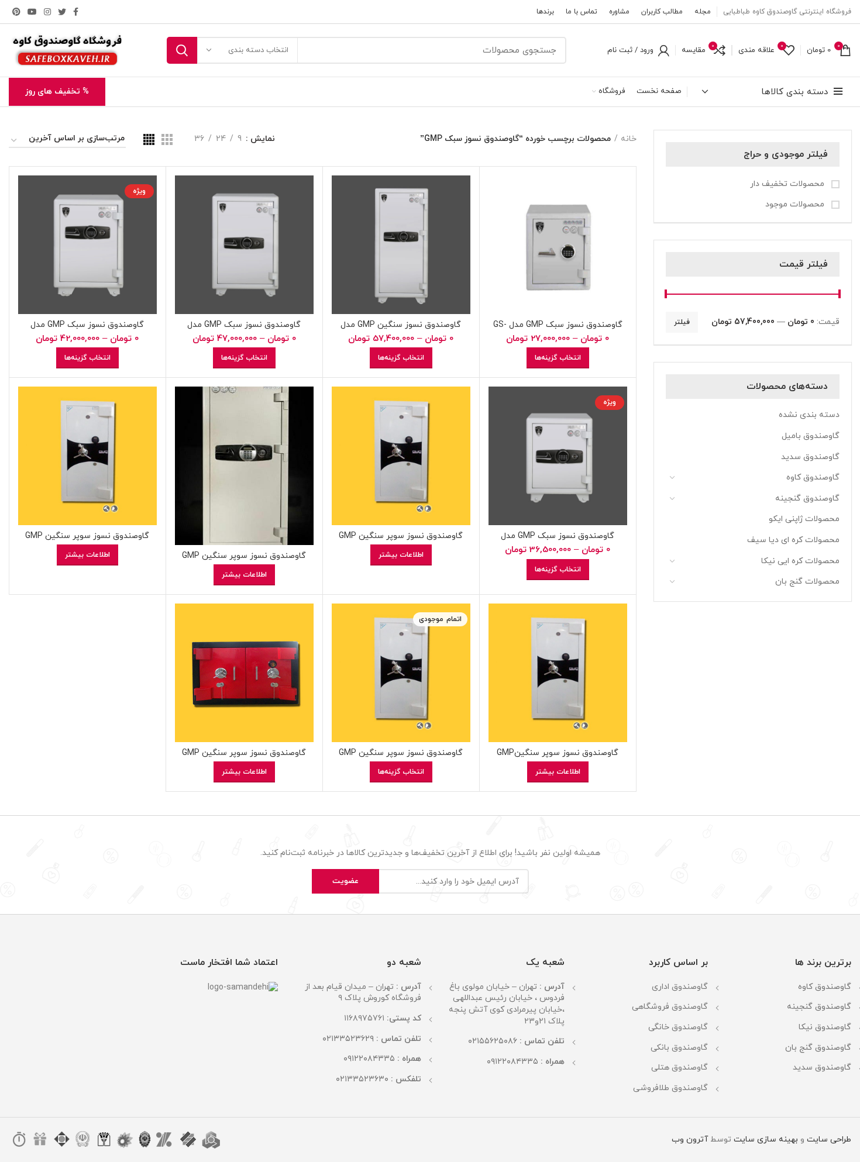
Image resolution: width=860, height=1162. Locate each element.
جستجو (182, 50)
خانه (629, 138)
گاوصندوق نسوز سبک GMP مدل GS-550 (557, 330)
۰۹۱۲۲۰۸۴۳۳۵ (512, 1061)
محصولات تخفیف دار (788, 183)
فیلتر (682, 322)
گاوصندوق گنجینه (807, 498)
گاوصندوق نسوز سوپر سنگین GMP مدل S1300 (87, 541)
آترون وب (690, 1139)
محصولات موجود (796, 204)
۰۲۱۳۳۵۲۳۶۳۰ (362, 1079)
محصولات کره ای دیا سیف (793, 540)
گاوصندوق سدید (810, 457)
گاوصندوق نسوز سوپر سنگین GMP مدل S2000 (401, 541)
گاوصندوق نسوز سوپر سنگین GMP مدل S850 (401, 758)
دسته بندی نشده (809, 414)
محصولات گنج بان (807, 581)
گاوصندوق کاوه (813, 477)
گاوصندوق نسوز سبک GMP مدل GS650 (557, 541)
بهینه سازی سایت (764, 1139)
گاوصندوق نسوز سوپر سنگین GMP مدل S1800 (244, 561)
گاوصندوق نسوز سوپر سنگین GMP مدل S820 (244, 758)
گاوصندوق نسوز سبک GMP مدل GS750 (87, 330)
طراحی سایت (829, 1139)
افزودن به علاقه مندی (497, 247)
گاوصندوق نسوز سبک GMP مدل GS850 (244, 330)
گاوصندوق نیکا (825, 1027)
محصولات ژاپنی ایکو (804, 519)
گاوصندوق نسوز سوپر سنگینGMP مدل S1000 (557, 758)
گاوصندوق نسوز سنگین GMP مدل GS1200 (400, 330)
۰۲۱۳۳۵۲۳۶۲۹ (348, 1038)
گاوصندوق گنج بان (818, 1047)
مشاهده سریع (497, 221)
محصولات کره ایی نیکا (800, 561)
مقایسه (497, 194)
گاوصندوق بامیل (811, 436)
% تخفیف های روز (57, 91)
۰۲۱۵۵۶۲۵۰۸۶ (492, 1041)
